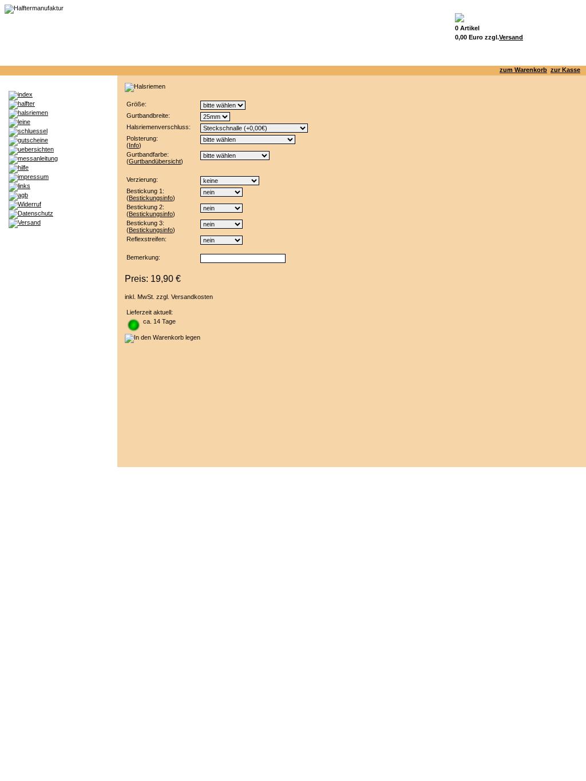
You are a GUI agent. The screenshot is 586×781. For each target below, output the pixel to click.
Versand (511, 37)
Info (134, 145)
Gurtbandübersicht (155, 161)
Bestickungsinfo (151, 197)
